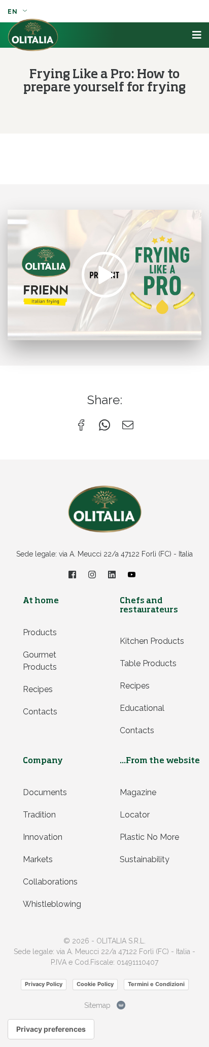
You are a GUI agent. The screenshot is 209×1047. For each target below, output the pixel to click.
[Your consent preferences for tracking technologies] (51, 1029)
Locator (135, 815)
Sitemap (97, 1005)
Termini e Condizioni (156, 984)
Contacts (40, 711)
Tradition (39, 815)
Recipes (38, 689)
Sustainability (144, 859)
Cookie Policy (95, 984)
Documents (45, 792)
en (14, 11)
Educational (142, 708)
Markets (38, 859)
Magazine (138, 792)
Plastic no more (149, 837)
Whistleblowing (52, 904)
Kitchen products (152, 641)
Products (40, 632)
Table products (148, 663)
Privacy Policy (43, 984)
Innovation (42, 837)
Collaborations (50, 882)
